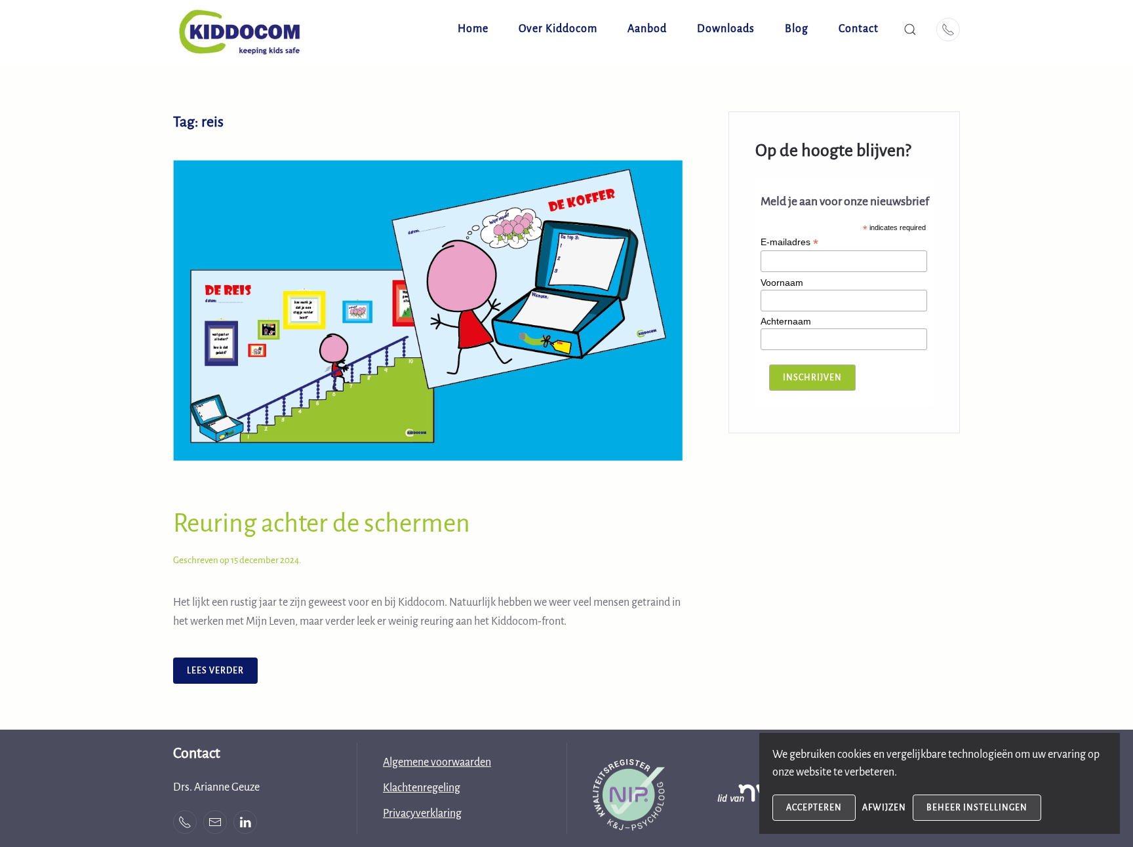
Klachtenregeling (421, 788)
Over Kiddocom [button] (558, 29)
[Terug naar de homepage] (245, 29)
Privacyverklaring (422, 813)
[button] (910, 29)
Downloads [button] (726, 29)
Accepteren (814, 807)
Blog (796, 29)
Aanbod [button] (647, 29)
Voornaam (782, 282)
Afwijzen (884, 807)
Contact (859, 29)
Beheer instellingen (976, 807)
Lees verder (215, 670)
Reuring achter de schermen (321, 523)
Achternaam (786, 321)
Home (473, 29)
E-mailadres (789, 242)
